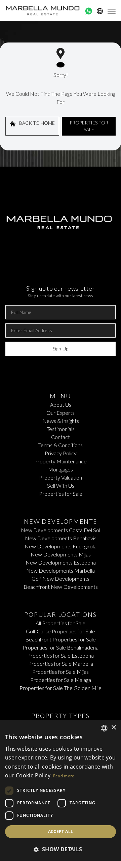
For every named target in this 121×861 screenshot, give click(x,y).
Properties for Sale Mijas (60, 671)
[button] (60, 849)
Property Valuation (60, 477)
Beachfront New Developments (61, 586)
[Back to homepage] (43, 10)
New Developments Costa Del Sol (60, 530)
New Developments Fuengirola (60, 546)
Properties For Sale (89, 126)
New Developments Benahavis (60, 538)
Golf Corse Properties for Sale (60, 631)
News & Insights (60, 421)
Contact (60, 437)
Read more (64, 776)
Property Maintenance (60, 461)
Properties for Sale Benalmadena (60, 647)
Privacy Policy (61, 453)
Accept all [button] (60, 831)
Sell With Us (60, 485)
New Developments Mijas (61, 554)
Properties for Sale (60, 493)
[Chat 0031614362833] (88, 11)
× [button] (113, 727)
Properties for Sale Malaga (60, 680)
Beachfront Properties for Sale (60, 639)
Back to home (36, 123)
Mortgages (60, 469)
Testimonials (61, 429)
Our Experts (60, 412)
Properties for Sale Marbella (60, 663)
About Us (60, 404)
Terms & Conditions (60, 445)
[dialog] (60, 790)
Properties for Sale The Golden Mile (60, 688)
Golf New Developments (60, 578)
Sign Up (60, 348)
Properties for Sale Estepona (60, 655)
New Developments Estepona (61, 562)
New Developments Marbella (60, 570)
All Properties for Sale (60, 623)
